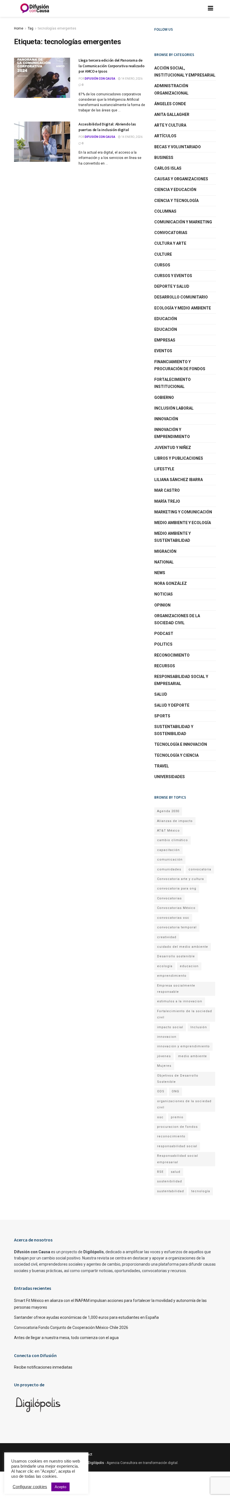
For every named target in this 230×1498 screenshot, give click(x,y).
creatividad (166, 937)
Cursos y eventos (173, 275)
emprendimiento (172, 976)
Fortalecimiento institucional (172, 383)
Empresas (164, 340)
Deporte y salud (171, 286)
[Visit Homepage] (35, 8)
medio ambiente (192, 1056)
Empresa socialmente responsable (176, 989)
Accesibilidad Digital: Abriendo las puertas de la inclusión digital (107, 127)
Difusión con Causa (100, 78)
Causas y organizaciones (181, 179)
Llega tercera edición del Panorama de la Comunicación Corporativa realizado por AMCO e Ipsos (111, 66)
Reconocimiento (172, 655)
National (164, 562)
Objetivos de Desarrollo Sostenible (177, 1079)
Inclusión (198, 1027)
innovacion (166, 1037)
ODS (160, 1091)
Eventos (163, 351)
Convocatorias (170, 232)
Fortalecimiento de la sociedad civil (184, 1014)
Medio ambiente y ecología (182, 522)
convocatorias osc (173, 918)
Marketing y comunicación (183, 512)
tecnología (200, 1191)
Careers (64, 1454)
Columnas (165, 211)
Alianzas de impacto (175, 821)
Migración (165, 551)
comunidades (169, 869)
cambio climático (172, 840)
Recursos (164, 666)
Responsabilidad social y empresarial (181, 680)
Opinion (162, 605)
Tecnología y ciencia (176, 755)
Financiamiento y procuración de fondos (179, 365)
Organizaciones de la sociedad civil (177, 619)
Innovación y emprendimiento (172, 433)
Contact (86, 1454)
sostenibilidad (169, 1181)
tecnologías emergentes (57, 28)
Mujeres (164, 1066)
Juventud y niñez (172, 447)
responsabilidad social (177, 1146)
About (19, 1454)
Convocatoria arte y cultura (180, 879)
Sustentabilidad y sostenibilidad (173, 730)
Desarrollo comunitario (181, 297)
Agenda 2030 (168, 811)
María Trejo (167, 501)
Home (18, 28)
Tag (30, 28)
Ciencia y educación (175, 189)
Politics (163, 644)
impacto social (170, 1027)
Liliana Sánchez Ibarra (178, 479)
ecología (165, 966)
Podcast (163, 633)
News (159, 573)
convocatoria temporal (177, 927)
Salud (160, 694)
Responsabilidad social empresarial (177, 1159)
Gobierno (164, 397)
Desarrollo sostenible (176, 956)
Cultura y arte (170, 243)
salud (175, 1172)
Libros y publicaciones (178, 458)
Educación (165, 318)
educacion (189, 966)
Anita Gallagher (171, 114)
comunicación (170, 859)
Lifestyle (164, 469)
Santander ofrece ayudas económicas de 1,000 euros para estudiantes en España (86, 1317)
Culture (163, 254)
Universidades (169, 776)
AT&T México (168, 830)
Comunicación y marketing (183, 222)
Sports (162, 716)
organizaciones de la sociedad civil (184, 1104)
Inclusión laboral (174, 408)
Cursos (162, 265)
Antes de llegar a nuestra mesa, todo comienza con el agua (66, 1337)
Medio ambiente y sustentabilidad (172, 537)
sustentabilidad (170, 1191)
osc (160, 1117)
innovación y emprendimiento (183, 1046)
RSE (160, 1172)
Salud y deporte (171, 705)
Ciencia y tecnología (176, 200)
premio (177, 1117)
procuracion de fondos (177, 1127)
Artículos (165, 136)
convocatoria (199, 869)
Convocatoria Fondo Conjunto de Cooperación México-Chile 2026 (71, 1327)
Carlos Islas (167, 168)
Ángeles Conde (170, 104)
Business (163, 157)
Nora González (170, 583)
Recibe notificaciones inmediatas (43, 1367)
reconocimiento (171, 1136)
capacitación (168, 850)
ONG (175, 1091)
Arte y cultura (170, 125)
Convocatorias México (176, 908)
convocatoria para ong (176, 888)
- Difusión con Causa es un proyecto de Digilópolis (65, 1463)
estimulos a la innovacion (179, 1001)
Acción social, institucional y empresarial (184, 71)
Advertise (41, 1454)
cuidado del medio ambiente (182, 947)
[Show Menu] (210, 8)
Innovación (166, 419)
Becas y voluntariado (177, 147)
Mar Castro (167, 490)
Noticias (163, 594)
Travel (161, 766)
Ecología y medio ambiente (182, 308)
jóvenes (164, 1056)
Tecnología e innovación (180, 744)
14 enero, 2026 (131, 78)
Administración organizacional (171, 89)
